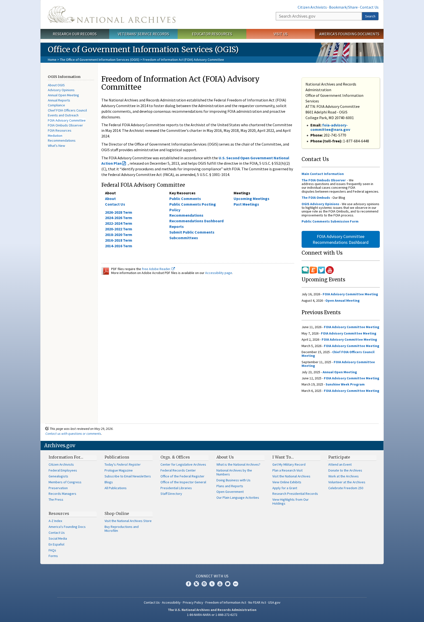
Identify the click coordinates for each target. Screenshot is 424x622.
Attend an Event (340, 464)
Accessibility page (218, 273)
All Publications (116, 488)
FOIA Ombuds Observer (65, 125)
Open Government (230, 491)
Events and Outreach (63, 115)
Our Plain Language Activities (237, 497)
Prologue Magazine (119, 470)
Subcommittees (183, 237)
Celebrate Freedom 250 (345, 488)
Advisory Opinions (61, 90)
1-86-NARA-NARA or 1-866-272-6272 (212, 614)
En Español (56, 544)
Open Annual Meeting (342, 300)
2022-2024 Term (118, 223)
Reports (176, 226)
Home (52, 59)
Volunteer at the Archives (346, 482)
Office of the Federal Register (182, 476)
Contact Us (369, 7)
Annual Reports (59, 100)
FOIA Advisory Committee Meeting (350, 294)
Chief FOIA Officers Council (67, 110)
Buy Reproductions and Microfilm (122, 528)
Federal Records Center (178, 470)
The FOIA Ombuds (316, 197)
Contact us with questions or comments (73, 433)
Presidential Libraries (176, 488)
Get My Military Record (288, 464)
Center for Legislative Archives (183, 464)
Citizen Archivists (312, 7)
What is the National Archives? (238, 464)
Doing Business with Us (233, 480)
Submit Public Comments (191, 232)
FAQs (52, 550)
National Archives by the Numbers (234, 472)
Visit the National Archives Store (128, 521)
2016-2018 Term (118, 240)
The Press (56, 499)
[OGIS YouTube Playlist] (330, 269)
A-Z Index (55, 521)
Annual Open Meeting (63, 95)
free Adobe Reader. (157, 269)
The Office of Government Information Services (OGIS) (99, 59)
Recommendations (62, 140)
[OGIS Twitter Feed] (322, 269)
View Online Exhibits (286, 482)
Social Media (58, 538)
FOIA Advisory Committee (67, 120)
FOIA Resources (59, 130)
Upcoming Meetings (251, 198)
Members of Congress (65, 482)
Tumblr (212, 584)
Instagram (204, 584)
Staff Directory (171, 493)
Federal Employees (63, 470)
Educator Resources (212, 33)
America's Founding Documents (349, 33)
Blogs (109, 482)
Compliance (56, 105)
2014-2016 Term (118, 245)
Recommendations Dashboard (196, 220)
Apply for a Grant (284, 488)
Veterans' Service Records (143, 33)
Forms (53, 556)
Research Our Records (75, 33)
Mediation (55, 135)
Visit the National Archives (291, 476)
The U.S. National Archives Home (111, 14)
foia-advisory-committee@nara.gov (330, 127)
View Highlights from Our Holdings (290, 501)
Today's (123, 464)
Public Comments (185, 198)
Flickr (235, 584)
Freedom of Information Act (225, 602)
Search (370, 16)
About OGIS (56, 85)
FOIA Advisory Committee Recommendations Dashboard (341, 239)
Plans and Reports (229, 486)
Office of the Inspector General (183, 482)
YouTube (220, 584)
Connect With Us (212, 575)
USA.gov (274, 602)
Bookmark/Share (343, 7)
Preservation (58, 488)
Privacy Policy (193, 602)
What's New (56, 145)
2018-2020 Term (118, 234)
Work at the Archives (343, 476)
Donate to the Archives (345, 470)
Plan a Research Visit (287, 470)
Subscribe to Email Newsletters (128, 476)
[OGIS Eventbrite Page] (313, 269)
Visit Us (281, 33)
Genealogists (58, 476)
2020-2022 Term (118, 228)
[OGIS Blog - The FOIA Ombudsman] (305, 269)
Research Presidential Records (295, 493)
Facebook (188, 584)
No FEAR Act (257, 602)
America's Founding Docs (67, 526)
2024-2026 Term (118, 217)
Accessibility (171, 602)
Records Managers (62, 493)
